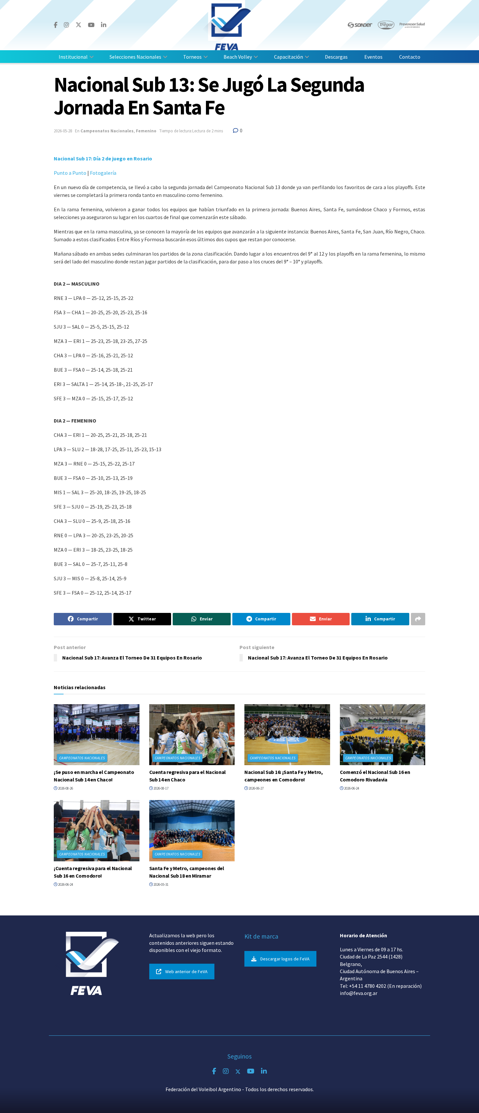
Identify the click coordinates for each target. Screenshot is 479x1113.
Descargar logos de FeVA (285, 959)
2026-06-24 (351, 788)
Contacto (409, 56)
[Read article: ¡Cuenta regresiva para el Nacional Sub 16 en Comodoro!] (96, 830)
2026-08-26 (65, 788)
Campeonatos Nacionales (107, 131)
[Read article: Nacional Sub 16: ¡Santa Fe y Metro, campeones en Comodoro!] (287, 734)
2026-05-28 (63, 131)
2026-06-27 (256, 788)
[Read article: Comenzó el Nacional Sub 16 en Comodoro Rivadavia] (383, 734)
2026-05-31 (160, 884)
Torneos (192, 56)
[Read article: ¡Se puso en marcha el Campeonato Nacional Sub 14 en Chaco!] (96, 734)
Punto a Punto (70, 173)
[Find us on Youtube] (91, 25)
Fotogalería (103, 173)
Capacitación (288, 56)
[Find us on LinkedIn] (103, 25)
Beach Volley (238, 56)
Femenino (146, 131)
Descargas (336, 56)
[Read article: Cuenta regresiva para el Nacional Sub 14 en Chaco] (192, 734)
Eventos (373, 56)
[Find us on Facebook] (55, 25)
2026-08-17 (160, 788)
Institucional (73, 56)
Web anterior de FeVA (186, 971)
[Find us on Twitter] (78, 25)
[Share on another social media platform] (418, 619)
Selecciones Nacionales (135, 56)
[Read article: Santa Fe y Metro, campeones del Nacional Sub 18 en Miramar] (192, 830)
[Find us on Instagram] (66, 25)
